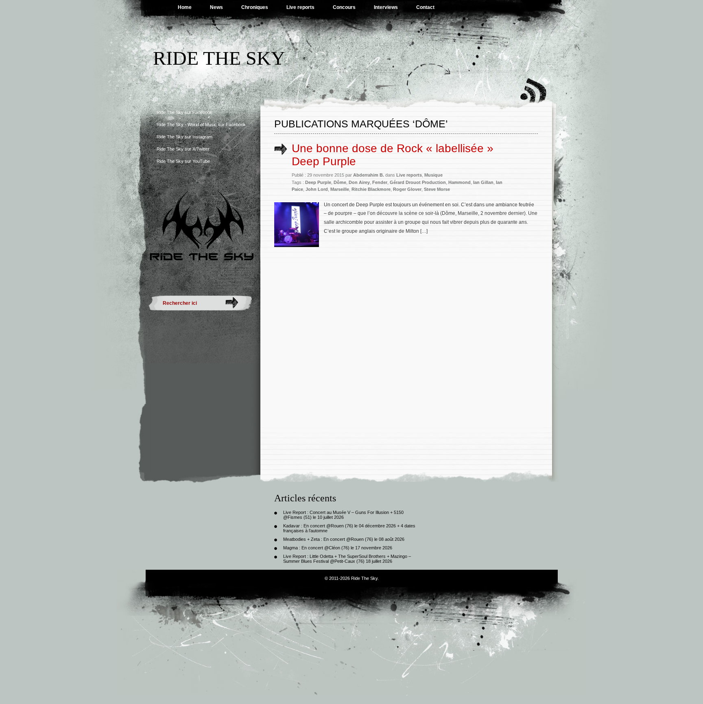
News (216, 7)
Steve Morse (437, 189)
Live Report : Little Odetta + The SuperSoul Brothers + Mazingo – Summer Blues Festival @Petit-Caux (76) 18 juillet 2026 (347, 559)
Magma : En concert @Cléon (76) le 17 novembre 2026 (337, 547)
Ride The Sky (219, 58)
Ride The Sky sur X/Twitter (183, 148)
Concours (344, 7)
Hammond (459, 182)
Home (185, 7)
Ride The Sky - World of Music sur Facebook (201, 124)
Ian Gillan (483, 182)
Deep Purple (318, 182)
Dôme (340, 182)
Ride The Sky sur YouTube (183, 161)
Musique (433, 175)
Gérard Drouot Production (418, 182)
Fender (379, 182)
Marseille (339, 189)
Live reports (300, 7)
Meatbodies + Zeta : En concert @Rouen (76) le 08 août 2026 (343, 539)
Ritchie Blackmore (371, 189)
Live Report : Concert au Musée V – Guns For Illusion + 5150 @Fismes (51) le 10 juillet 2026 (343, 515)
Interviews (386, 7)
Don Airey (359, 182)
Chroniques (254, 7)
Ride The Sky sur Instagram (184, 136)
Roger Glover (407, 189)
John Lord (317, 189)
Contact (425, 7)
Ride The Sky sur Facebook (184, 112)
